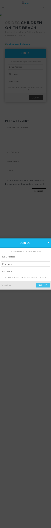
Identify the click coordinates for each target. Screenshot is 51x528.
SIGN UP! (42, 285)
